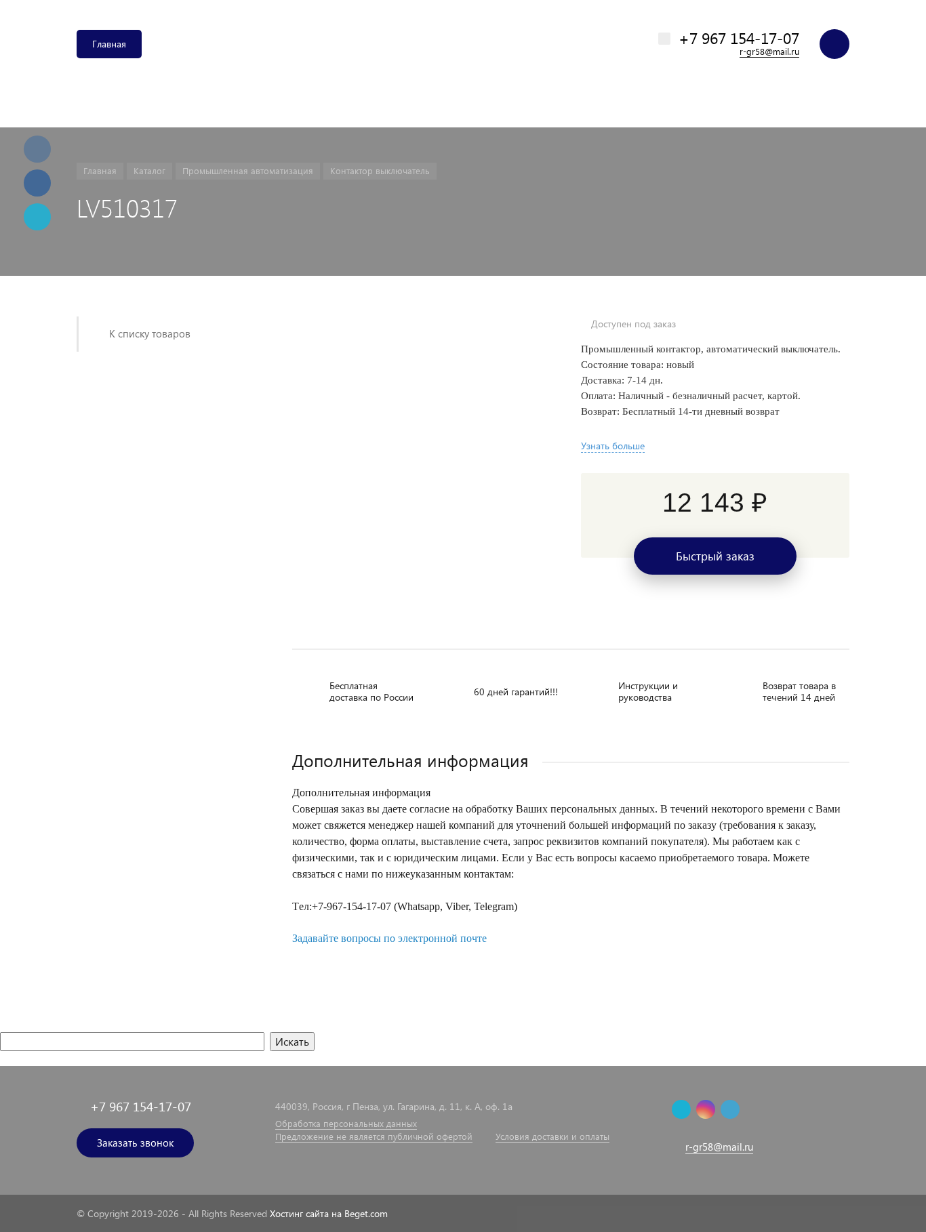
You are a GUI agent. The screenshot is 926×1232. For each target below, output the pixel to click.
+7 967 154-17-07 (739, 37)
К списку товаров (149, 333)
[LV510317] (419, 323)
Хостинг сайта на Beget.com (329, 1213)
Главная (109, 43)
